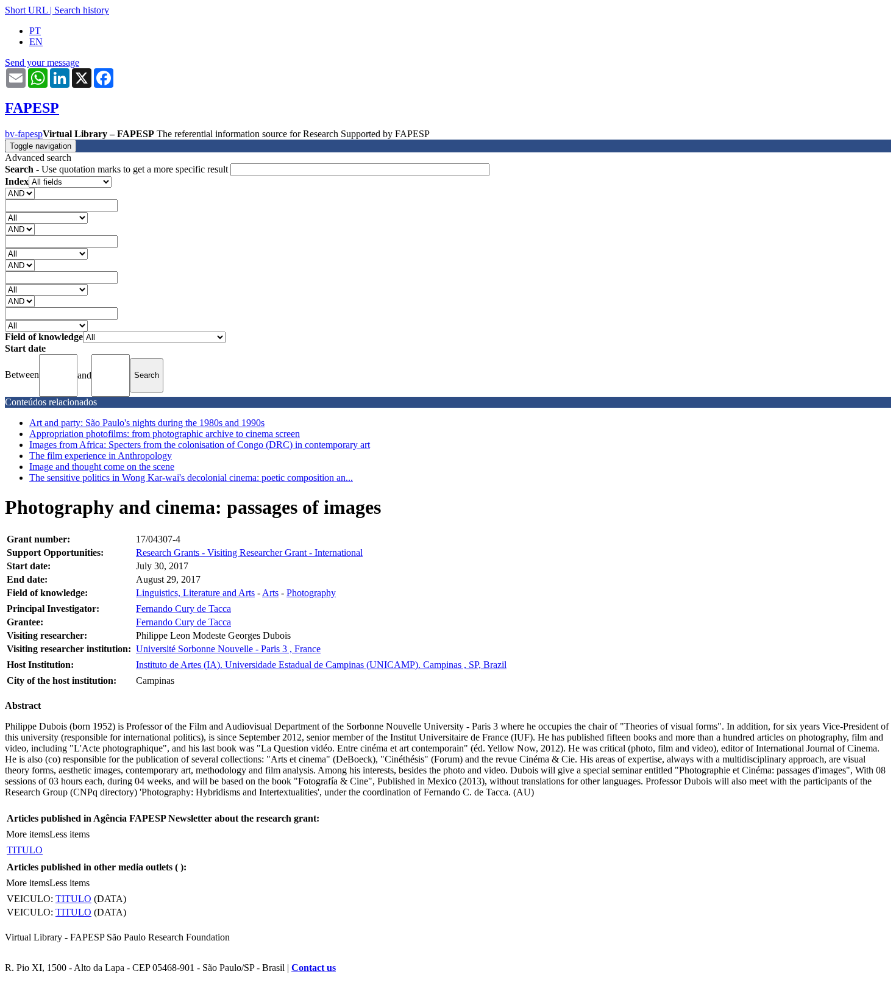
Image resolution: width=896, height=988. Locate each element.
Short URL (26, 10)
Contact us (313, 967)
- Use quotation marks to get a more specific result (117, 169)
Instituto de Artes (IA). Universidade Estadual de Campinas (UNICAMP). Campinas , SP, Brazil (321, 664)
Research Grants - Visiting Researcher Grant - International (249, 552)
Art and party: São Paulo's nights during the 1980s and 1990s (147, 423)
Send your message (42, 62)
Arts (270, 593)
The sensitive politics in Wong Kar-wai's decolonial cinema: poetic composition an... (191, 477)
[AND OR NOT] (20, 193)
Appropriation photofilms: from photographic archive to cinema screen (164, 433)
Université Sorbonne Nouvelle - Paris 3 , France (228, 649)
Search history (81, 10)
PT (35, 31)
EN (36, 42)
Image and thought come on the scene (101, 466)
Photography (311, 593)
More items (27, 834)
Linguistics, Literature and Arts (195, 593)
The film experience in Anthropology (100, 455)
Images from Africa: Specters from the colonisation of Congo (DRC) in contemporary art (199, 444)
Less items (69, 834)
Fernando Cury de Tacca (183, 608)
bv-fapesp (24, 134)
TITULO (25, 850)
